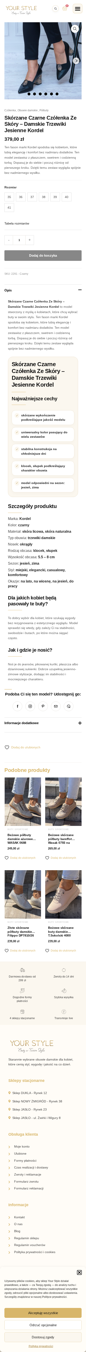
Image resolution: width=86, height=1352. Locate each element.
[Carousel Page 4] (45, 94)
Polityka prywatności (41, 1346)
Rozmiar (10, 187)
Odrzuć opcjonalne (43, 1325)
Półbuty (44, 110)
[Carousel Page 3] (40, 94)
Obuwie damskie (28, 110)
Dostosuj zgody (43, 1337)
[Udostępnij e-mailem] (56, 706)
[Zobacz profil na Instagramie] (30, 706)
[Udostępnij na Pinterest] (43, 706)
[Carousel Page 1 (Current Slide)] (29, 94)
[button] (79, 1272)
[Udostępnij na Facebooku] (17, 706)
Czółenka (10, 110)
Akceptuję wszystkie (43, 1313)
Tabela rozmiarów (16, 223)
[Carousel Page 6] (57, 94)
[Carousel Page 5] (51, 94)
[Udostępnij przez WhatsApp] (68, 706)
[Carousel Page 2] (34, 94)
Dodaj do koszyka (43, 255)
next (76, 60)
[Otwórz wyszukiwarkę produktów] (55, 8)
